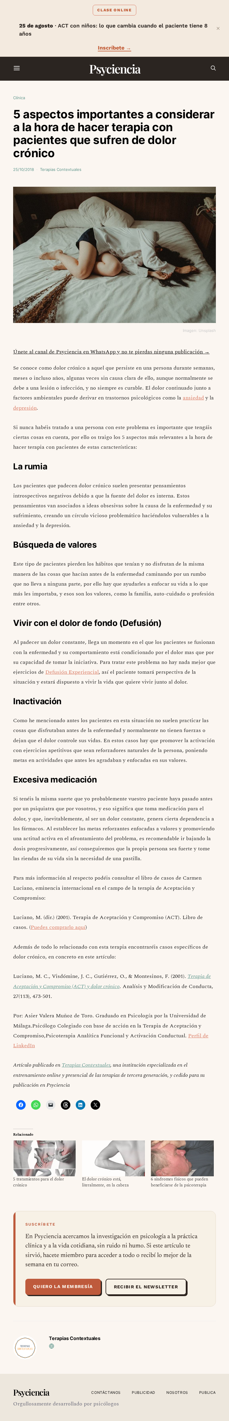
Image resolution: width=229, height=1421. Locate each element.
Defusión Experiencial (72, 672)
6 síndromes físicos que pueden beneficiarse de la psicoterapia (179, 1182)
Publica (207, 1392)
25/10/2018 (23, 169)
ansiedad (193, 398)
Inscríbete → (114, 48)
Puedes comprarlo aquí (58, 927)
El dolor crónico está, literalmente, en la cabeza (105, 1182)
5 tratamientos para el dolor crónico (38, 1182)
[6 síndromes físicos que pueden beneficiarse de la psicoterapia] (182, 1158)
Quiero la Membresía (63, 1286)
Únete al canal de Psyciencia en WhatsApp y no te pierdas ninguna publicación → (111, 352)
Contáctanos (106, 1392)
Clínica (19, 97)
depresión (25, 408)
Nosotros (177, 1392)
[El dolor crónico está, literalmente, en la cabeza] (113, 1158)
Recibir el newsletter (146, 1287)
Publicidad (143, 1392)
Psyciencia (114, 68)
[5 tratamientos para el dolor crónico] (44, 1158)
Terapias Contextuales (60, 169)
